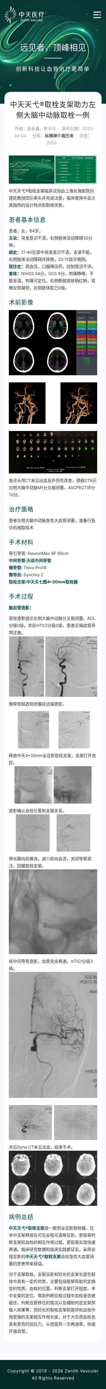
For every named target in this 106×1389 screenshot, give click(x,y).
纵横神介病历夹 (59, 135)
